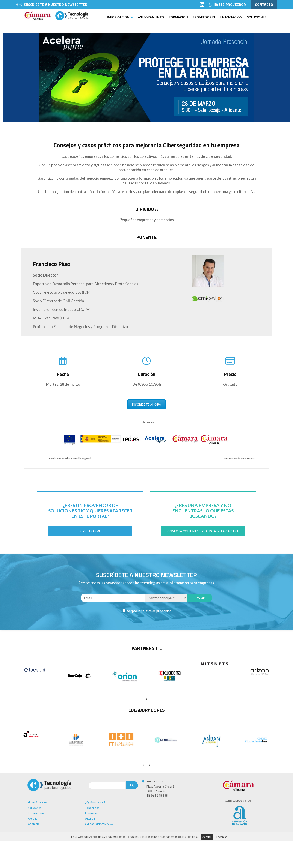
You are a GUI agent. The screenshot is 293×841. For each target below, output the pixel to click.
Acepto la (148, 611)
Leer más (221, 836)
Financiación (231, 17)
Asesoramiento (151, 17)
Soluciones (256, 17)
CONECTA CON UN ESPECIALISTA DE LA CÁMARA (203, 531)
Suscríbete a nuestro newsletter (56, 4)
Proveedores (204, 17)
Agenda (90, 818)
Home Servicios (37, 802)
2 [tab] (150, 765)
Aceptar (206, 836)
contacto (264, 4)
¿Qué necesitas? (95, 802)
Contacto (34, 824)
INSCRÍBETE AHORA (146, 404)
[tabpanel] (34, 670)
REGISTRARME (90, 531)
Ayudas (32, 818)
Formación (178, 17)
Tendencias (92, 807)
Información (118, 17)
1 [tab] (146, 699)
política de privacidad (156, 611)
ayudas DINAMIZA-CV (99, 824)
